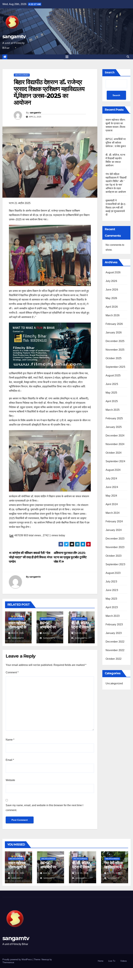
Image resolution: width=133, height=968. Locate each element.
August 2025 (113, 375)
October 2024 (113, 452)
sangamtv (13, 37)
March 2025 (113, 409)
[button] (128, 56)
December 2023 (115, 538)
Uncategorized (22, 75)
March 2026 (113, 315)
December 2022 (115, 641)
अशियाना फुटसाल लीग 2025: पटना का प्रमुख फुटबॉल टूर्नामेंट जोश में (70, 557)
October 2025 (113, 358)
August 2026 (113, 272)
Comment (12, 672)
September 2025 (115, 366)
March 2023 (113, 615)
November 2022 (115, 650)
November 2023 (115, 547)
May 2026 (111, 298)
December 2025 (115, 341)
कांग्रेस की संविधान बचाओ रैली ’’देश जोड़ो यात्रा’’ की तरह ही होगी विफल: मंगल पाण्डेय (30, 557)
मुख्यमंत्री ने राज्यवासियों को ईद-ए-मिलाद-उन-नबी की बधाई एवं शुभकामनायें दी (116, 207)
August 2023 (113, 573)
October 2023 (113, 555)
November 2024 (115, 444)
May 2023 (111, 598)
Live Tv (111, 961)
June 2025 (112, 384)
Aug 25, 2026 (17, 873)
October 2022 (113, 658)
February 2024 (114, 521)
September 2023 (115, 564)
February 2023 (114, 624)
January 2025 (114, 427)
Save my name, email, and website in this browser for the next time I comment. (44, 807)
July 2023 (111, 581)
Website (10, 780)
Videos (123, 961)
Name (10, 739)
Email (10, 760)
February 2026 (114, 324)
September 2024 (115, 461)
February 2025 (114, 418)
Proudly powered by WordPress (17, 959)
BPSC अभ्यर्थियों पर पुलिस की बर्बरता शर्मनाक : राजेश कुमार (116, 143)
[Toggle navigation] (67, 56)
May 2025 (111, 392)
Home (100, 961)
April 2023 (112, 607)
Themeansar (8, 962)
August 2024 (113, 470)
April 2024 (112, 504)
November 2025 (115, 349)
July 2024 (111, 478)
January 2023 (114, 633)
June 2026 (112, 289)
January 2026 (114, 332)
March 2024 (113, 512)
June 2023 (112, 590)
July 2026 (111, 281)
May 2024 (111, 495)
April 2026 (112, 306)
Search (110, 72)
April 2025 (112, 401)
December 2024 (115, 435)
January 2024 (114, 530)
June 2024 (112, 487)
